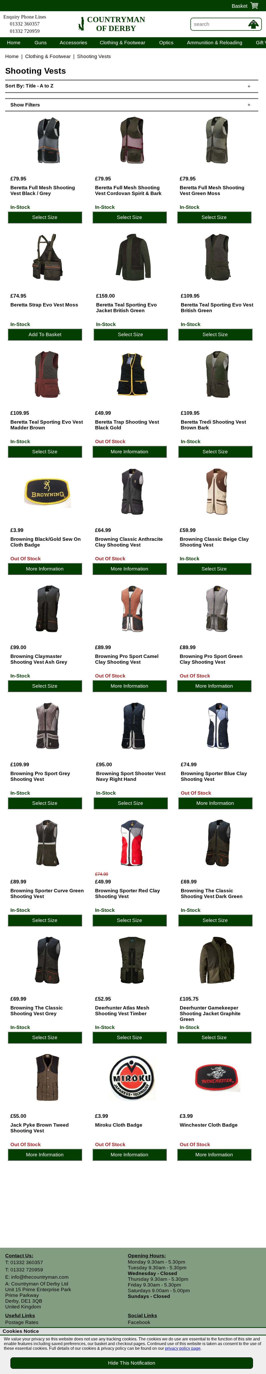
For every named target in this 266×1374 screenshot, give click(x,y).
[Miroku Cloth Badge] (132, 1077)
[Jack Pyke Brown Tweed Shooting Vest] (47, 1077)
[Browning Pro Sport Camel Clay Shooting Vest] (132, 608)
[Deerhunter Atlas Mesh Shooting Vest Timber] (132, 960)
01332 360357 (25, 24)
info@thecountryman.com (40, 1277)
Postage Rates (21, 1322)
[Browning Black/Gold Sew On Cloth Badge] (47, 491)
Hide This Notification (131, 1363)
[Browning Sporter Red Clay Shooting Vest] (132, 843)
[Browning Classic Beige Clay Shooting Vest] (217, 491)
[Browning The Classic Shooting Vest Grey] (47, 960)
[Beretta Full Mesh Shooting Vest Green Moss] (217, 140)
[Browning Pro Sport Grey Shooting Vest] (47, 725)
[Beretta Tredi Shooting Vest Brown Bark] (218, 374)
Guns (41, 42)
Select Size (44, 217)
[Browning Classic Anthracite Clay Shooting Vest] (132, 491)
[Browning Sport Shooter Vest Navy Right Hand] (133, 725)
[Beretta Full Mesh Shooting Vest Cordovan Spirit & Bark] (132, 140)
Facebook (139, 1322)
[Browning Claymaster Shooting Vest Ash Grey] (47, 608)
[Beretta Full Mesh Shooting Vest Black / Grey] (47, 140)
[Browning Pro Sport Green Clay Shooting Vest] (217, 608)
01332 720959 (25, 31)
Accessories (73, 42)
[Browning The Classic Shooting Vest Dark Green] (218, 843)
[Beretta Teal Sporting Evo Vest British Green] (218, 257)
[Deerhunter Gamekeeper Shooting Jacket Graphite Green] (217, 960)
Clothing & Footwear (122, 42)
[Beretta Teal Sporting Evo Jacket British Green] (133, 257)
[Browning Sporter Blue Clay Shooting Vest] (218, 725)
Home (14, 42)
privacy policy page (183, 1348)
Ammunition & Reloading (214, 42)
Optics (166, 42)
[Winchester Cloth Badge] (217, 1077)
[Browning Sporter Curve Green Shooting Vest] (47, 843)
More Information (129, 451)
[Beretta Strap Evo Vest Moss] (47, 257)
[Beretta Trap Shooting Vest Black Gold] (132, 374)
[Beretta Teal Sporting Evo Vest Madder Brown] (47, 374)
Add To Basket (45, 334)
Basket (240, 6)
